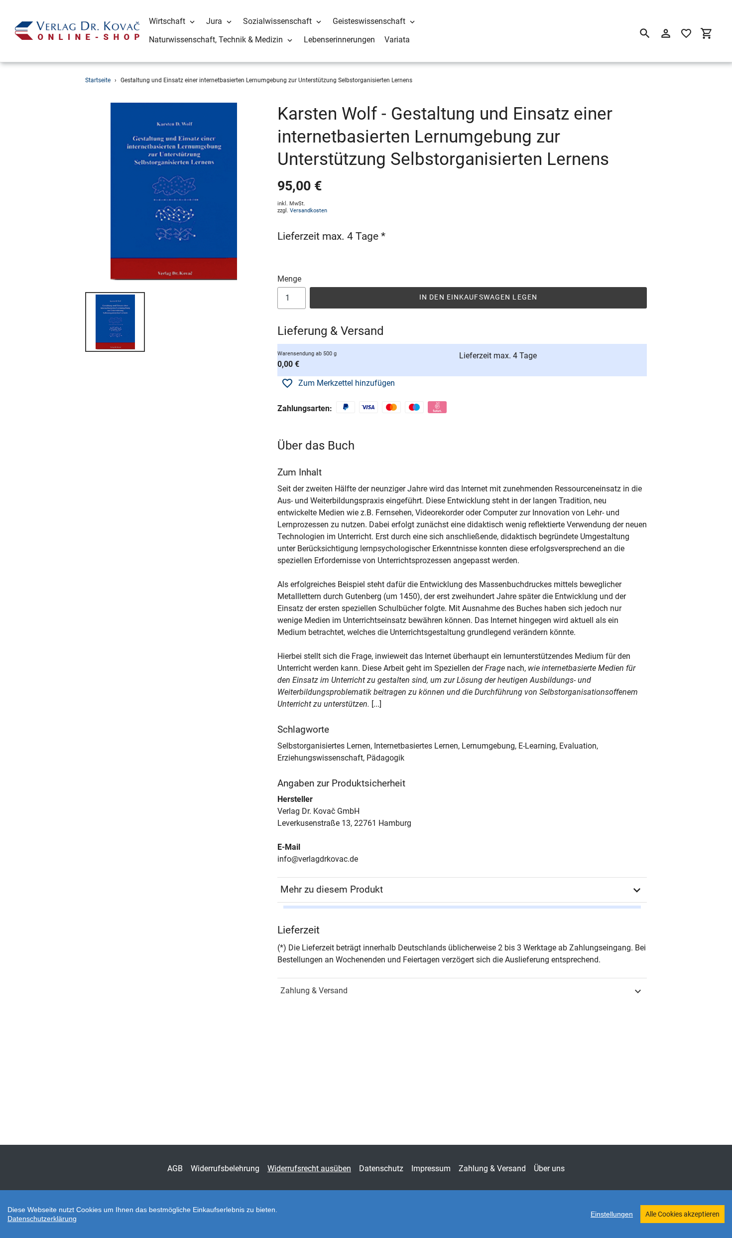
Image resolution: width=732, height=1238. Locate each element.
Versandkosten (308, 210)
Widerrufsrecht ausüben (309, 1168)
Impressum (431, 1168)
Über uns (549, 1168)
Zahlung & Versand (314, 990)
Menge (289, 279)
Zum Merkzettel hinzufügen (346, 383)
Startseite (98, 80)
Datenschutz (381, 1168)
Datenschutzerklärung (42, 1219)
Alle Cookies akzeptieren (682, 1214)
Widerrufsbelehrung (225, 1168)
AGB (175, 1168)
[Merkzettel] (686, 33)
